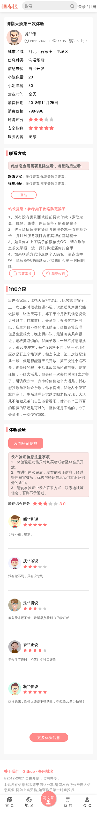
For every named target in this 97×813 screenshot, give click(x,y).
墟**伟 (30, 34)
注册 (92, 6)
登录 (82, 6)
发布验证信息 (26, 443)
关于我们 (11, 771)
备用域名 (46, 771)
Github (29, 771)
